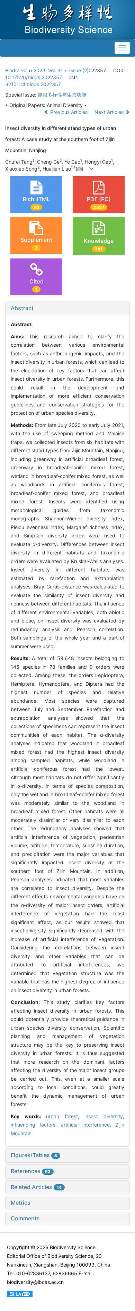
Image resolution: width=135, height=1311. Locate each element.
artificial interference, (88, 1125)
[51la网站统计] (20, 1293)
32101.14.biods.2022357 (33, 84)
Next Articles (109, 112)
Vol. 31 (55, 70)
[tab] (67, 308)
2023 (39, 70)
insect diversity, (104, 1116)
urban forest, (65, 1116)
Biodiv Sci (16, 70)
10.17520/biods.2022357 (33, 77)
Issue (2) (79, 70)
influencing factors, (36, 1125)
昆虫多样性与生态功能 (62, 95)
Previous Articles (69, 112)
